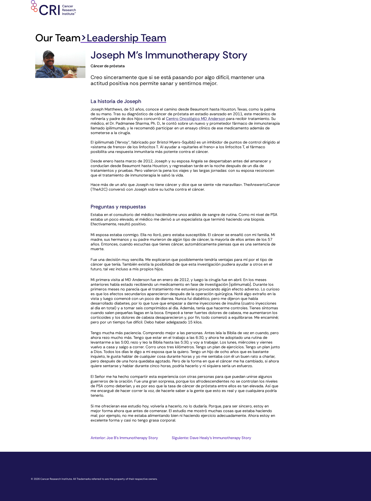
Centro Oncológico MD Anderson (195, 118)
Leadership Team (126, 38)
